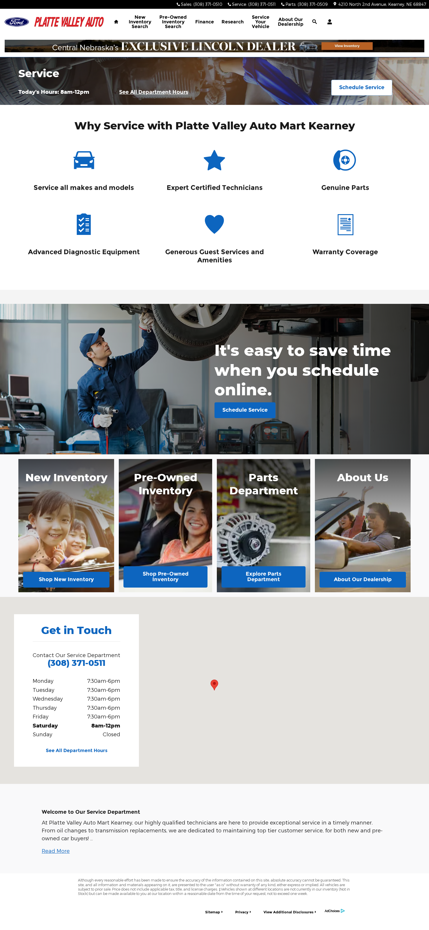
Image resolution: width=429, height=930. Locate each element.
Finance (204, 22)
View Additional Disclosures (288, 912)
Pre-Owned (173, 21)
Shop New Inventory (66, 579)
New (140, 21)
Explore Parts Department (263, 577)
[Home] (17, 22)
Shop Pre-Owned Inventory (166, 577)
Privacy (241, 912)
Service (260, 21)
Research (233, 22)
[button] (56, 851)
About (291, 22)
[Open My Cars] (328, 22)
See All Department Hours (153, 92)
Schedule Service (361, 87)
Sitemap (212, 912)
